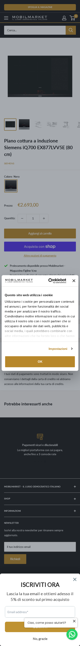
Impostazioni (58, 348)
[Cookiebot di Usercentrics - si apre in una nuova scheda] (49, 281)
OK (40, 361)
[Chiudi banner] (73, 280)
